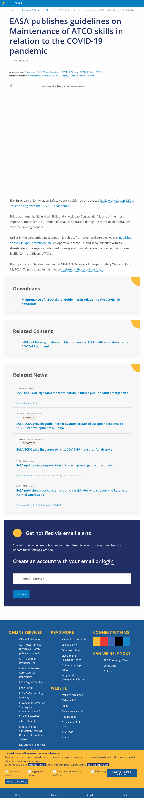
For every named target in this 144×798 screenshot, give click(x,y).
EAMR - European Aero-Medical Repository (29, 672)
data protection (37, 764)
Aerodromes (34, 75)
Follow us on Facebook (111, 641)
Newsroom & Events (30, 10)
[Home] (18, 793)
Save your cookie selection (122, 773)
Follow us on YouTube (104, 641)
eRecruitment (27, 721)
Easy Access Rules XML (72, 724)
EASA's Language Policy (71, 667)
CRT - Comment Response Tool (28, 661)
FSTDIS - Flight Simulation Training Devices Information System (31, 733)
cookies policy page (98, 764)
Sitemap (66, 737)
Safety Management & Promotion (78, 75)
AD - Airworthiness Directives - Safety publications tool (30, 649)
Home (12, 10)
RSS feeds (67, 732)
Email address (32, 578)
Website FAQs (69, 700)
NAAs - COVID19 (96, 72)
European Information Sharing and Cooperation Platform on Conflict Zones (32, 709)
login (108, 561)
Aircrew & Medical (51, 75)
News (48, 10)
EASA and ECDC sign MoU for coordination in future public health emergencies (72, 393)
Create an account (72, 711)
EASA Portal (26, 687)
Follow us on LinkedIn (126, 641)
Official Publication (30, 639)
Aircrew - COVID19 (79, 72)
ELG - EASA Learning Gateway (31, 695)
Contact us (110, 665)
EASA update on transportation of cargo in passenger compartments (65, 465)
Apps (140, 3)
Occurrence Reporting (32, 744)
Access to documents (73, 639)
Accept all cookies (16, 781)
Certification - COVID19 (73, 475)
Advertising (100, 771)
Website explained (72, 694)
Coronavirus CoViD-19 (35, 72)
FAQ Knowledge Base (116, 660)
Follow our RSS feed (96, 641)
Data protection (70, 650)
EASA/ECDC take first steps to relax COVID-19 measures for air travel (64, 449)
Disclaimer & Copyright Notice (71, 658)
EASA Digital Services (31, 682)
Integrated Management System (73, 677)
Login (64, 705)
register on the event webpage (82, 269)
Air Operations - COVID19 (58, 72)
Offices (108, 671)
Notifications (68, 716)
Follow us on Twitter (119, 641)
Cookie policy (69, 644)
